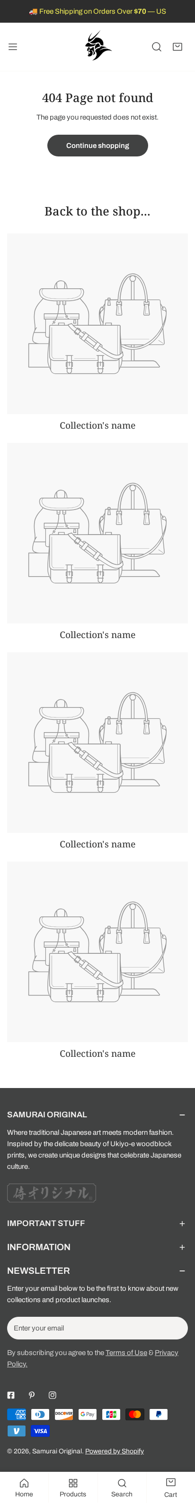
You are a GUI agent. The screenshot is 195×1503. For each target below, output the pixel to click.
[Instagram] (52, 1395)
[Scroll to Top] (177, 1452)
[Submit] (175, 1328)
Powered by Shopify (114, 1451)
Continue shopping (97, 145)
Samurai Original (57, 1451)
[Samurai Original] (97, 47)
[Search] (156, 46)
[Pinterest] (31, 1395)
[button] (177, 46)
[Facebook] (10, 1395)
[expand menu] (12, 47)
